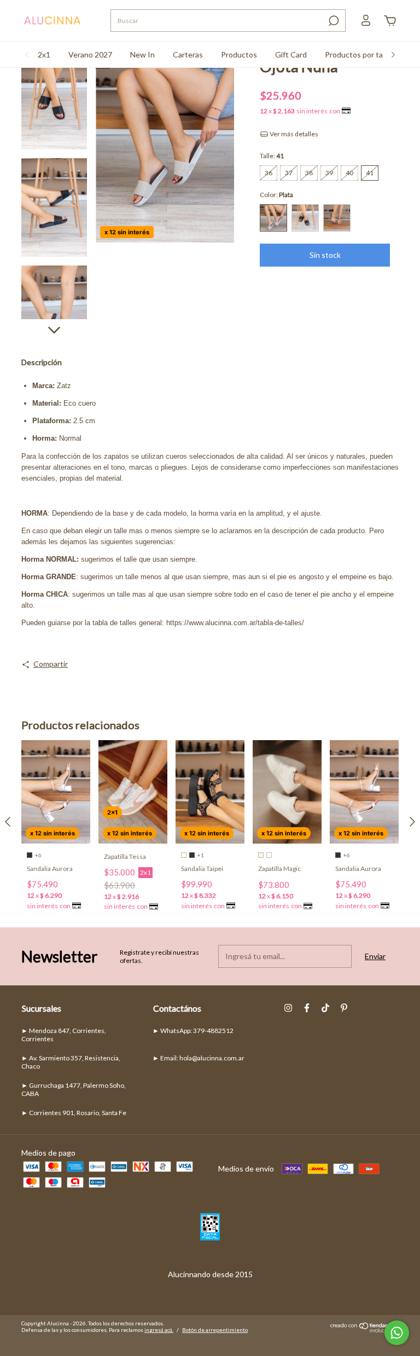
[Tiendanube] (364, 1329)
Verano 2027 (90, 54)
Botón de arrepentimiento (215, 1329)
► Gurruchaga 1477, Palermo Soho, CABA (73, 1089)
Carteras (188, 54)
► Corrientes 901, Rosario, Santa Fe (73, 1113)
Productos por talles (359, 54)
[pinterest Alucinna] (344, 1007)
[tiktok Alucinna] (325, 1007)
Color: (276, 195)
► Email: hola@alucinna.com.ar (198, 1058)
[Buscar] (333, 21)
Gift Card (291, 54)
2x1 (44, 54)
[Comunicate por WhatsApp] (396, 1332)
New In (142, 54)
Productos (239, 54)
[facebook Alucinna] (306, 1007)
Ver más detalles (293, 134)
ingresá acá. (158, 1329)
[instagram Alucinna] (288, 1007)
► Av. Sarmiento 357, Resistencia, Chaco (70, 1062)
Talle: (272, 156)
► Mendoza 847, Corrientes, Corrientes (63, 1034)
